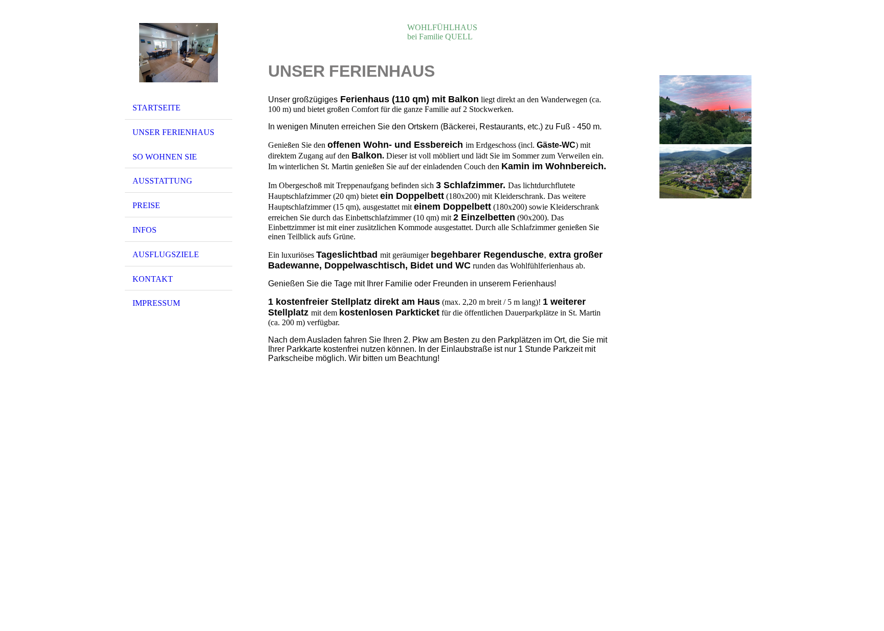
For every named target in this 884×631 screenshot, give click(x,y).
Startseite (156, 107)
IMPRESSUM (156, 303)
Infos (144, 230)
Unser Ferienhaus (173, 132)
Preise (146, 205)
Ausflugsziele (165, 254)
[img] (178, 52)
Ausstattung (162, 180)
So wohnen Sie (164, 156)
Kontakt (152, 279)
